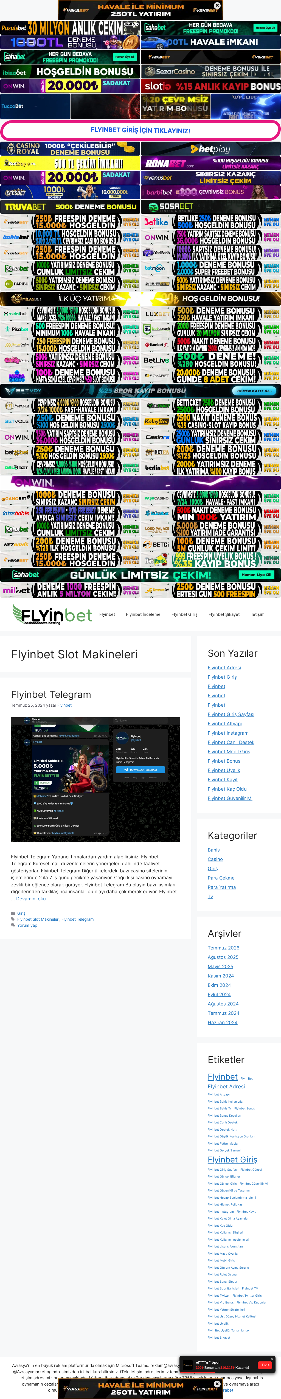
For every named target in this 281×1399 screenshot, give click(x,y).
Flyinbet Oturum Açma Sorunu (228, 1267)
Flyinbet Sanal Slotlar (222, 1281)
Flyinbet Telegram (51, 694)
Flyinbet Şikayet (224, 614)
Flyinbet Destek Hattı (222, 1129)
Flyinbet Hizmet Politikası (225, 1204)
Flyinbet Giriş (185, 614)
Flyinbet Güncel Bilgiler (224, 1176)
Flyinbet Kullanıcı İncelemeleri (228, 1239)
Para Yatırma (222, 887)
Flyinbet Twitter (219, 1295)
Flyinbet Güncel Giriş (222, 1184)
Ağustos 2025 (223, 957)
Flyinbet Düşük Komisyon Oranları (231, 1136)
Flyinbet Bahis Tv (220, 1108)
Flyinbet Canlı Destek (231, 742)
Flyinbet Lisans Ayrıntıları (225, 1246)
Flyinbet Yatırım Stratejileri (226, 1309)
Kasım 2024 (221, 976)
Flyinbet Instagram (228, 733)
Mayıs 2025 (220, 966)
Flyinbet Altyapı (225, 723)
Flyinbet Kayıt (223, 779)
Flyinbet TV (250, 1288)
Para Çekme (221, 878)
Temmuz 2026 (224, 948)
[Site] (70, 221)
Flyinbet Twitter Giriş (247, 1295)
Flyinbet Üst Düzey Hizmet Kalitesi (232, 1316)
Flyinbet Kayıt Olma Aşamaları (228, 1218)
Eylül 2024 (219, 994)
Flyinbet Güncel (251, 1170)
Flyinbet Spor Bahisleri (223, 1288)
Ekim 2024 (219, 985)
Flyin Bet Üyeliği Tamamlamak (228, 1330)
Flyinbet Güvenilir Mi (230, 798)
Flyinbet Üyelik (224, 770)
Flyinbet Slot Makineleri (38, 919)
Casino (215, 859)
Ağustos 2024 (223, 1004)
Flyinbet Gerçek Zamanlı (224, 1150)
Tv (210, 896)
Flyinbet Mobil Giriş (229, 751)
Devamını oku (31, 898)
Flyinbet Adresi (224, 667)
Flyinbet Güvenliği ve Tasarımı (229, 1190)
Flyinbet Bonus (224, 761)
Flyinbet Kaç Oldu (227, 789)
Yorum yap (27, 925)
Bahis (214, 850)
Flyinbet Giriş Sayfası (231, 714)
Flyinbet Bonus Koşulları (224, 1115)
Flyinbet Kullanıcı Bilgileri (225, 1232)
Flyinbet (107, 614)
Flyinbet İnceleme (143, 614)
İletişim (258, 614)
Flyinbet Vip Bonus (221, 1302)
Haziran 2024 (223, 1022)
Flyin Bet (247, 1078)
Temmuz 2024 (224, 1013)
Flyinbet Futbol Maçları (224, 1143)
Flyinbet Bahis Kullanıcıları (226, 1101)
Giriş (21, 913)
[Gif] (140, 298)
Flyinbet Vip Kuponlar (251, 1302)
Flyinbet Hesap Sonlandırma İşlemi (232, 1197)
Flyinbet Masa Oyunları (224, 1253)
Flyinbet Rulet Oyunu (222, 1274)
